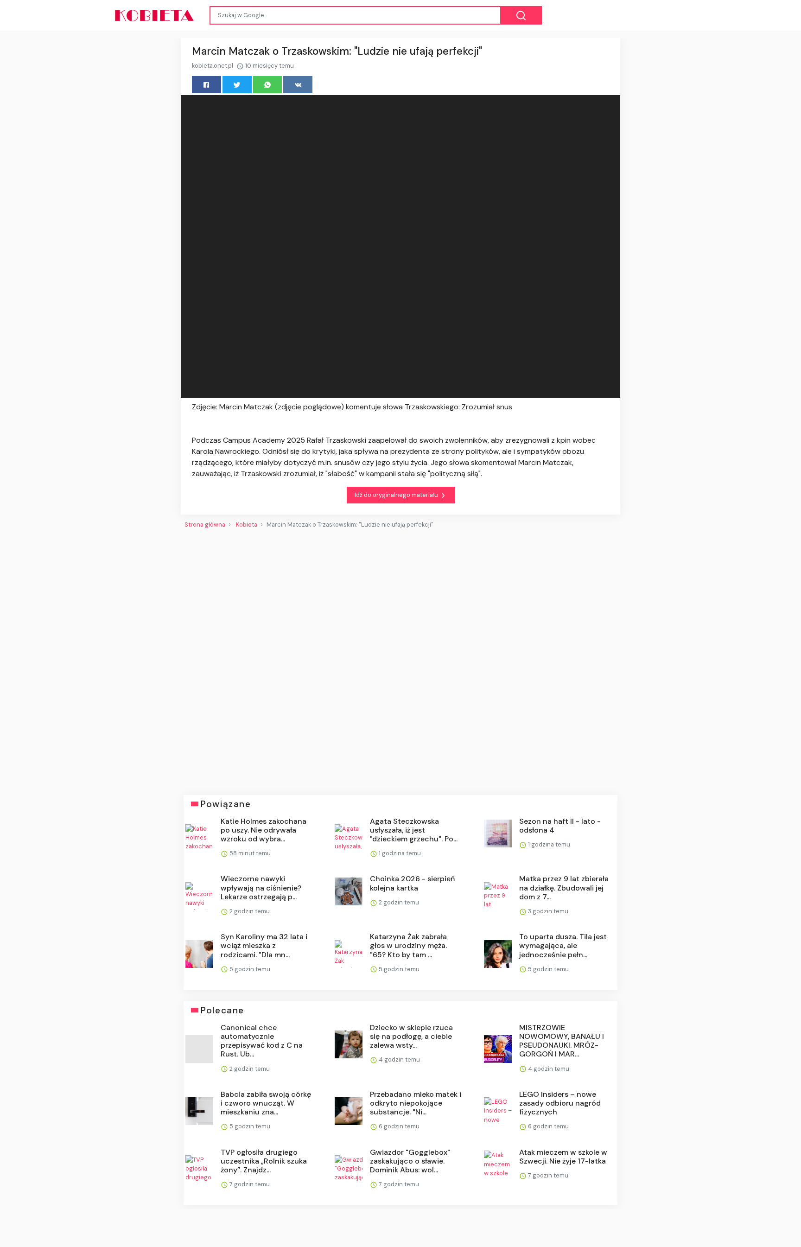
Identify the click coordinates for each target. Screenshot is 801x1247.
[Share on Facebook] (206, 84)
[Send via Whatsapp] (267, 84)
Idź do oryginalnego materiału (397, 495)
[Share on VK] (297, 84)
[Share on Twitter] (237, 84)
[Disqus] (400, 658)
